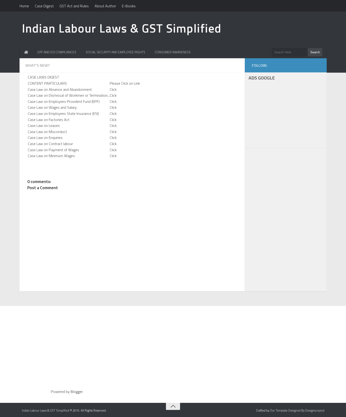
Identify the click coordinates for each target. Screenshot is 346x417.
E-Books (129, 6)
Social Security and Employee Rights (115, 52)
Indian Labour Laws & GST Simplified (121, 28)
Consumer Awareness (173, 52)
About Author (105, 6)
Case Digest (44, 6)
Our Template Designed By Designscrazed (297, 410)
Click (113, 89)
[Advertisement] (285, 115)
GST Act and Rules (74, 6)
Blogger (76, 391)
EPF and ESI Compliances (56, 52)
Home (24, 6)
